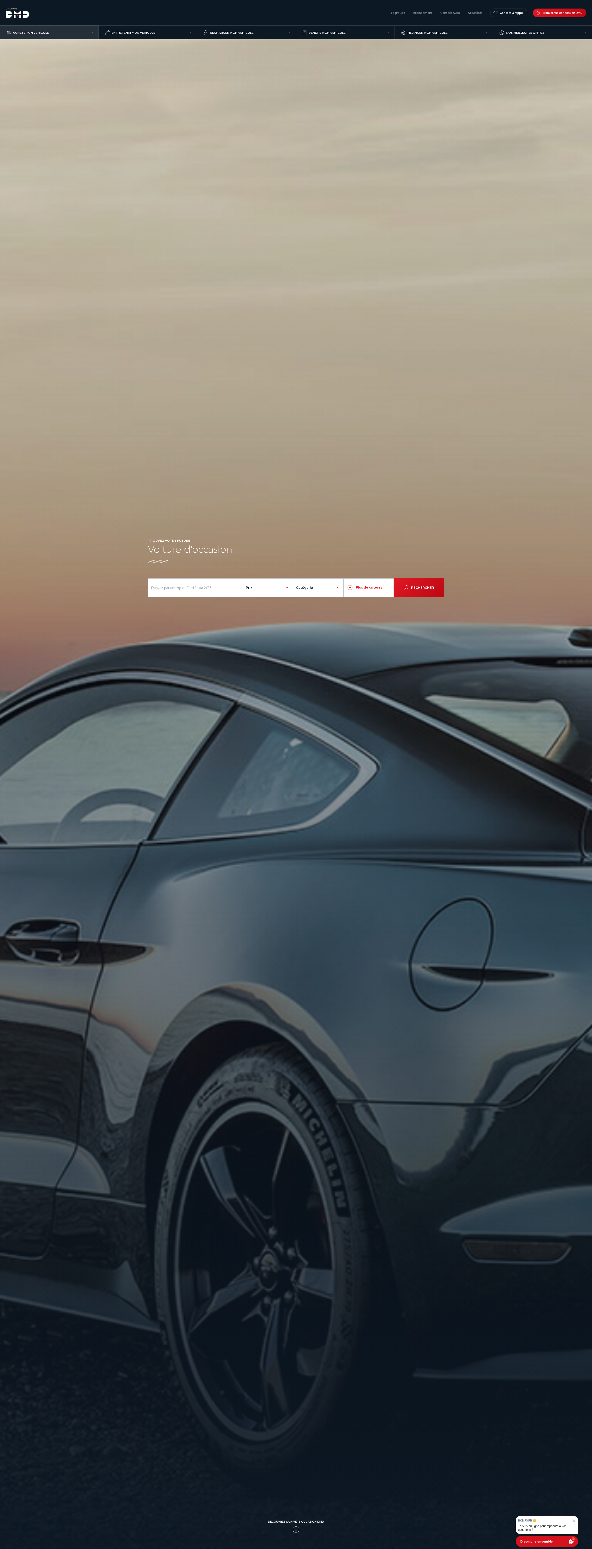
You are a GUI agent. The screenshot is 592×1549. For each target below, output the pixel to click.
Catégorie (304, 587)
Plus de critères (368, 587)
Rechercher (422, 587)
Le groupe (398, 12)
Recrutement (422, 12)
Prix (249, 587)
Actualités (475, 12)
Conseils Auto (450, 12)
